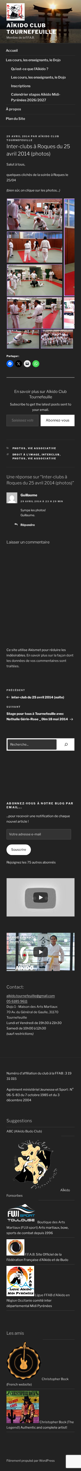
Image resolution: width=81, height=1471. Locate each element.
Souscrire (18, 850)
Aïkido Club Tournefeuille (31, 28)
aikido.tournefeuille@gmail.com (30, 996)
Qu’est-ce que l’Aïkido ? (29, 69)
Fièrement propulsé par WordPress (30, 1460)
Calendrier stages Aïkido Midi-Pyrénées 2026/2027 (35, 97)
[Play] (40, 897)
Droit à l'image (26, 454)
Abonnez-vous (57, 420)
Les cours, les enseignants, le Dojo (33, 60)
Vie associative (42, 448)
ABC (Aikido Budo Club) (24, 1131)
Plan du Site (15, 119)
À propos (13, 109)
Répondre (28, 525)
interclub (51, 454)
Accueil (12, 50)
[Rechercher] (66, 744)
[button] (69, 766)
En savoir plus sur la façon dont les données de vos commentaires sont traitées (39, 660)
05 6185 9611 (16, 1001)
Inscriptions (20, 86)
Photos (19, 448)
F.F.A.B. (29, 1254)
